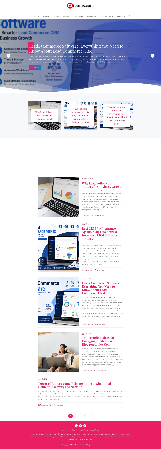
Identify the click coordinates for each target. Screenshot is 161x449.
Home (63, 430)
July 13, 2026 (86, 333)
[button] (152, 56)
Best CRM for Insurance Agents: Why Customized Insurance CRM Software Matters (99, 233)
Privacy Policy (94, 430)
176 (86, 416)
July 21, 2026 (86, 224)
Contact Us (82, 430)
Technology (87, 370)
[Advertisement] (80, 159)
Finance (86, 270)
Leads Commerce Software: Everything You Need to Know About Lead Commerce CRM (101, 288)
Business (86, 215)
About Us (72, 430)
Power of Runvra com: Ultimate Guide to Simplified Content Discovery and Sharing (74, 385)
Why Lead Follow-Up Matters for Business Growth (102, 185)
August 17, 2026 (87, 179)
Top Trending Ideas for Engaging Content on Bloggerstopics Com (98, 341)
